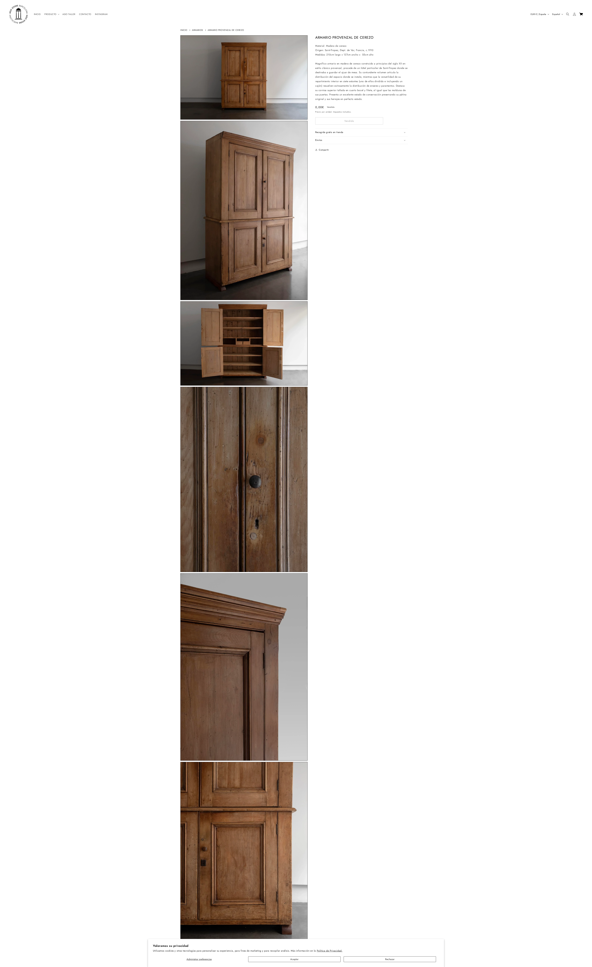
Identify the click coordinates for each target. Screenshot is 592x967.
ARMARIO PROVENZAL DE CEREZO (226, 30)
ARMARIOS (197, 30)
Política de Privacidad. (330, 951)
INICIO (183, 30)
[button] (52, 14)
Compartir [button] (324, 149)
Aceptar (294, 959)
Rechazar (390, 959)
